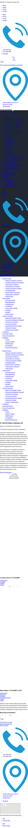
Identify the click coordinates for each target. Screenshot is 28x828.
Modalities (5, 176)
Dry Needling (8, 184)
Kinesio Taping (9, 153)
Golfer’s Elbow (9, 135)
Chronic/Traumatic (8, 154)
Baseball (7, 151)
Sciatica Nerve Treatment (12, 133)
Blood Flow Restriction (11, 186)
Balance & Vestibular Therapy (13, 156)
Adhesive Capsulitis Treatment (13, 119)
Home (1, 426)
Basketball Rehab (10, 141)
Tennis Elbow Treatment (12, 123)
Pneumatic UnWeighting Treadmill (14, 158)
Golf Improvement (10, 139)
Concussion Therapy (11, 162)
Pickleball (8, 149)
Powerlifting (8, 145)
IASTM (7, 178)
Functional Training (8, 172)
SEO (4, 818)
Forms (4, 9)
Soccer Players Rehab (11, 147)
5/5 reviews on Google (6, 722)
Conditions (6, 170)
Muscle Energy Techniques (12, 131)
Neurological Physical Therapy (13, 164)
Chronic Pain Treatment (11, 160)
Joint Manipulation (10, 129)
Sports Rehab (6, 137)
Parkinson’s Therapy (10, 166)
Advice (4, 7)
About (4, 5)
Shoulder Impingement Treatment (14, 121)
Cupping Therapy (10, 180)
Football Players (9, 143)
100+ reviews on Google (11, 65)
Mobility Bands (9, 182)
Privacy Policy (6, 820)
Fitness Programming (8, 174)
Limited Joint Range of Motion (13, 127)
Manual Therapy (7, 117)
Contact (5, 11)
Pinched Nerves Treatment (12, 125)
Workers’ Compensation (11, 168)
